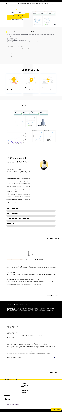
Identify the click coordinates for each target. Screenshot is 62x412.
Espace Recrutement (13, 406)
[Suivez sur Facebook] (5, 395)
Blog (47, 0)
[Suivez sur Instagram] (7, 395)
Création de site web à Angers (10, 387)
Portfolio (48, 3)
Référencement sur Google (34, 3)
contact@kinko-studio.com (25, 391)
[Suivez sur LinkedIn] (9, 395)
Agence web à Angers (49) (10, 392)
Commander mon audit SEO (53, 238)
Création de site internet (24, 3)
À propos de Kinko (38, 0)
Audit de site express (42, 3)
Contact (50, 0)
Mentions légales (9, 404)
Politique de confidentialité (15, 404)
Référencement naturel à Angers (11, 390)
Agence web (17, 3)
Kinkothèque (43, 0)
